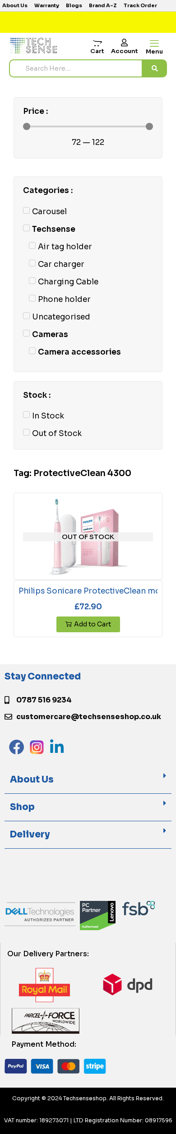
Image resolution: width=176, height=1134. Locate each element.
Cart (97, 51)
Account (124, 51)
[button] (88, 780)
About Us (32, 779)
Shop (22, 807)
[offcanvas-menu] (154, 44)
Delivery (30, 834)
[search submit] (155, 68)
